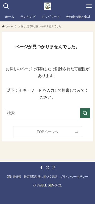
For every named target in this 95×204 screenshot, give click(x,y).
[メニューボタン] (89, 6)
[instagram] (53, 167)
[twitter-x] (47, 167)
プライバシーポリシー (74, 176)
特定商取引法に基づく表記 (40, 176)
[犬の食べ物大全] (47, 6)
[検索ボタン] (6, 6)
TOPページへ (47, 132)
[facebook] (41, 167)
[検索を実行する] (85, 113)
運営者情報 (14, 176)
